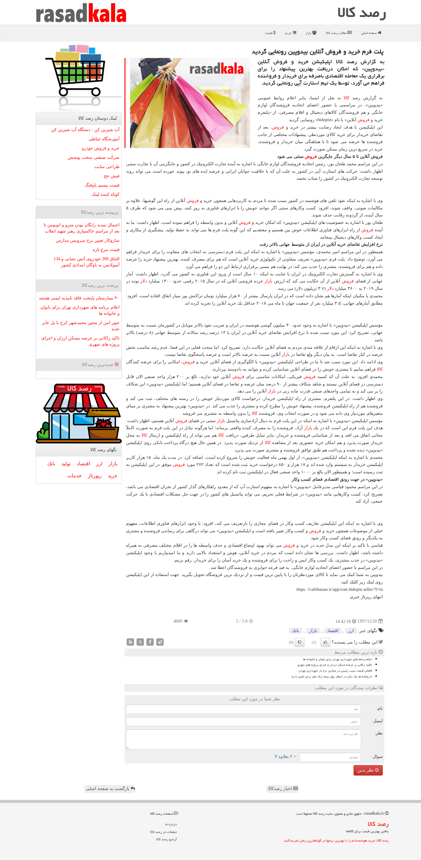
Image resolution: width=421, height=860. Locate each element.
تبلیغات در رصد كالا (163, 832)
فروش (364, 119)
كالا (346, 98)
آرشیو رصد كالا (166, 839)
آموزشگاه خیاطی (104, 139)
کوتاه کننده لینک (106, 194)
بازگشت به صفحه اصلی (108, 788)
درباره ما (171, 824)
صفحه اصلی (369, 33)
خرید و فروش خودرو (101, 148)
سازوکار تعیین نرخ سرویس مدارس (88, 240)
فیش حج (112, 176)
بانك (295, 630)
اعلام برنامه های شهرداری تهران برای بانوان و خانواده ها (337, 659)
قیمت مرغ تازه (106, 249)
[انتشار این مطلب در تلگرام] (160, 641)
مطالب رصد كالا (336, 33)
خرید (288, 33)
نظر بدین (366, 770)
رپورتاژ (95, 475)
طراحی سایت (107, 166)
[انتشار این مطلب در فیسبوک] (150, 641)
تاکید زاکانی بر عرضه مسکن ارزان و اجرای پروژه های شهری (334, 665)
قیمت (269, 33)
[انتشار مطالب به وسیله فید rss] (130, 641)
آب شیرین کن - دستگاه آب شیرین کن (85, 129)
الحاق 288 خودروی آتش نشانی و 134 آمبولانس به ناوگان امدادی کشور (87, 262)
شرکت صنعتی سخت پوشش (94, 157)
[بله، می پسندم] (325, 642)
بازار (308, 33)
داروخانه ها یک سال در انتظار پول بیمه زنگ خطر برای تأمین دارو (332, 676)
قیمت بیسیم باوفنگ (102, 185)
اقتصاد (332, 630)
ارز (351, 630)
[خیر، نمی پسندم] (300, 642)
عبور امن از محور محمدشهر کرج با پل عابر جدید (81, 325)
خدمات (74, 475)
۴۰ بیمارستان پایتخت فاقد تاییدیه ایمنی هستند (79, 298)
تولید (66, 463)
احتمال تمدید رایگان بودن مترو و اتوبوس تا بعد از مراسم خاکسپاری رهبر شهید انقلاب (82, 228)
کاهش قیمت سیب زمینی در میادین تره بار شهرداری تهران (335, 671)
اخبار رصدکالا (280, 788)
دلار (143, 281)
